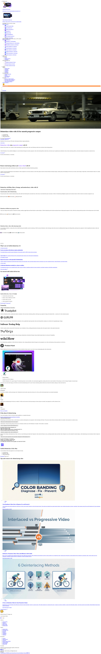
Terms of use (5, 623)
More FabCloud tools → (7, 39)
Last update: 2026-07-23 (4, 139)
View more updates (3, 269)
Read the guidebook (3, 417)
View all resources (3, 609)
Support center (5, 629)
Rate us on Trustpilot (3, 410)
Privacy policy (5, 624)
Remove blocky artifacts (7, 641)
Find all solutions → (6, 82)
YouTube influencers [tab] (7, 307)
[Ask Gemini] (3, 618)
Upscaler (4, 638)
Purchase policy (5, 625)
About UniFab (5, 621)
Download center (5, 630)
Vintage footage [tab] (8, 189)
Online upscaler (5, 639)
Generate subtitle (5, 642)
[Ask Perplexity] (1, 618)
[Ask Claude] (2, 618)
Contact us (4, 634)
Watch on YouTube (16, 417)
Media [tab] (2, 307)
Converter (4, 640)
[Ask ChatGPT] (0, 618)
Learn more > (2, 142)
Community (4, 632)
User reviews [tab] (13, 307)
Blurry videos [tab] (14, 189)
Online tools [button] (5, 55)
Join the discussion (10, 417)
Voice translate (5, 643)
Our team (4, 622)
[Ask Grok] (4, 618)
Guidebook (4, 633)
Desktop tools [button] (5, 1)
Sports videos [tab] (3, 189)
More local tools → (6, 24)
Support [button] (4, 66)
